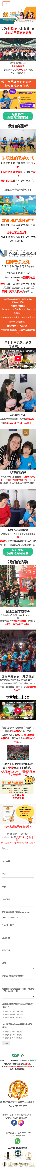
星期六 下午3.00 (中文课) (13, 1017)
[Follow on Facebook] (14, 1123)
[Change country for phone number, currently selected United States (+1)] (4, 917)
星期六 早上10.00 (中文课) (14, 1011)
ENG (6, 3)
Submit (5, 1043)
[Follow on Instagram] (21, 1123)
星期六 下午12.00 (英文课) (14, 1014)
